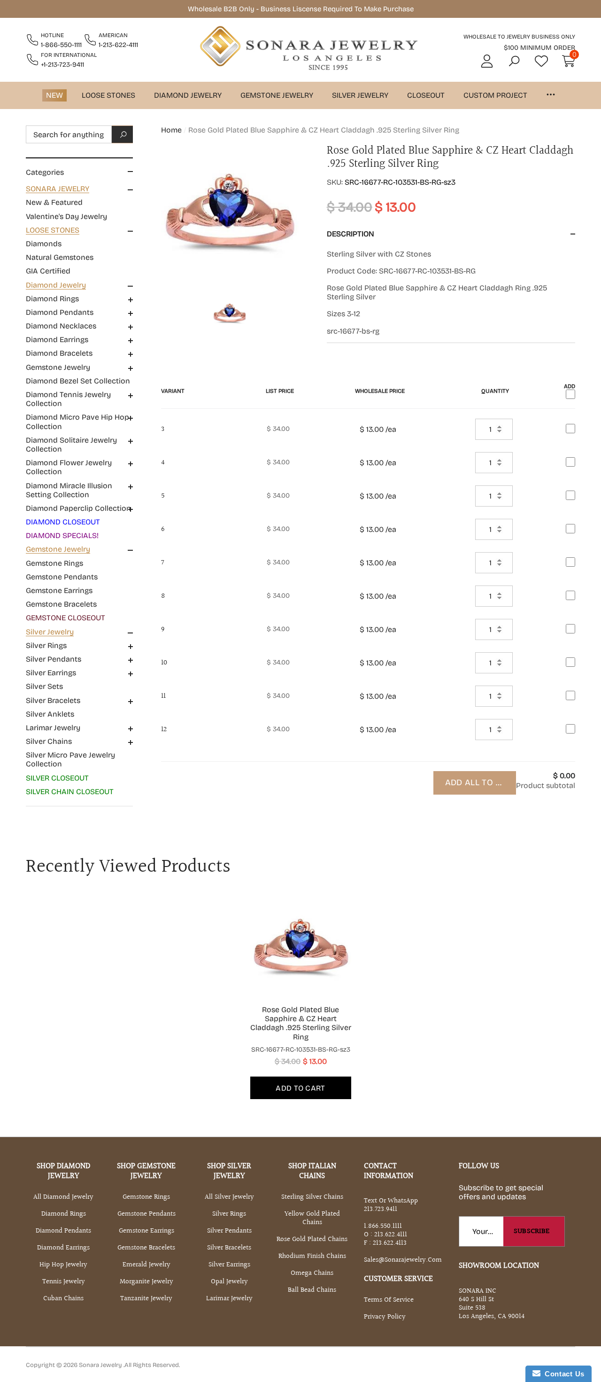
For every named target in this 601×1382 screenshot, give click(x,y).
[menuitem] (79, 202)
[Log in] (486, 61)
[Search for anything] (79, 134)
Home (171, 129)
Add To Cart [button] (300, 1088)
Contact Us (562, 1374)
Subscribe (532, 1231)
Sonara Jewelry (101, 1365)
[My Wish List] (541, 61)
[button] (514, 61)
